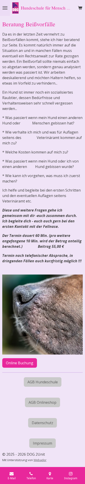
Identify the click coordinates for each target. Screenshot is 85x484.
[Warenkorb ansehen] (80, 8)
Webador (40, 460)
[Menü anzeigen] (5, 8)
